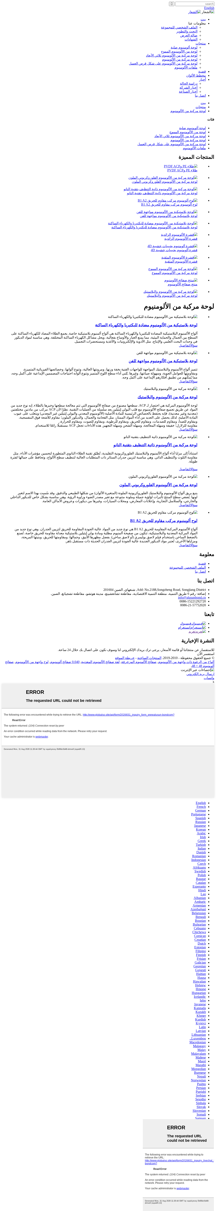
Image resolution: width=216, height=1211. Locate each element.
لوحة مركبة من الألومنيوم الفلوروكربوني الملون (164, 181)
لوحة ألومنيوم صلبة (184, 47)
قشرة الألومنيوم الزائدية (180, 238)
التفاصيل (184, 345)
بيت (203, 19)
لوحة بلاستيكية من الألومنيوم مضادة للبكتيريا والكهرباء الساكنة (154, 227)
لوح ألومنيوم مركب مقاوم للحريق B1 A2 (169, 204)
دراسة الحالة (188, 83)
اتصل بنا (200, 95)
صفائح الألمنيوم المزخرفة (139, 662)
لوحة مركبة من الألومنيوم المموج (174, 273)
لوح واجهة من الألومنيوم (32, 662)
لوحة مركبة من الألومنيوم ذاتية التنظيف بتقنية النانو (162, 193)
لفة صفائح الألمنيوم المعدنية (100, 662)
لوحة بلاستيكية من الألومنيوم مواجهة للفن (168, 216)
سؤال (193, 345)
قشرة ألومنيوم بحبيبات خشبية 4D (174, 250)
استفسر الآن (205, 654)
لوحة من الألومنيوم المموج (179, 51)
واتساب (209, 678)
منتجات (201, 43)
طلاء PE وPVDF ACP (182, 170)
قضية (202, 71)
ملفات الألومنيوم (185, 67)
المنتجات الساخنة (149, 658)
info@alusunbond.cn (192, 597)
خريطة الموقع (125, 658)
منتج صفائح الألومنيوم (182, 284)
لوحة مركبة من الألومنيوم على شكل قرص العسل (163, 63)
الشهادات (191, 39)
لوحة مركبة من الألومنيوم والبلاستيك (172, 295)
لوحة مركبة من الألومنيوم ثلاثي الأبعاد (171, 55)
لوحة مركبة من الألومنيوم (179, 59)
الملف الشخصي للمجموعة (179, 27)
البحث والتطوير (186, 31)
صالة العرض (188, 35)
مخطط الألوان (196, 75)
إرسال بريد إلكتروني (200, 674)
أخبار (202, 79)
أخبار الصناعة (188, 91)
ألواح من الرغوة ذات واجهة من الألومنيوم (186, 662)
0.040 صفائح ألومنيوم (65, 662)
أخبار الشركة (188, 87)
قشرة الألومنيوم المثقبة (181, 261)
